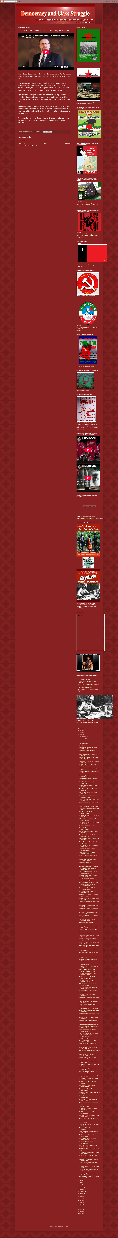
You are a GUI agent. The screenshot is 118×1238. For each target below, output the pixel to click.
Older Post (68, 143)
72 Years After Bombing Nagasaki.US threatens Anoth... (88, 1100)
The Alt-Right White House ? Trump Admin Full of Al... (88, 926)
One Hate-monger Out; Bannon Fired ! (88, 882)
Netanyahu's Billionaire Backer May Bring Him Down (88, 1089)
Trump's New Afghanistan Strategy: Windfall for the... (88, 835)
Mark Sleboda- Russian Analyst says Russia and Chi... (88, 1132)
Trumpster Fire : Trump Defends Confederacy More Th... (87, 888)
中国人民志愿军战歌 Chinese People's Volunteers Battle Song (88, 1034)
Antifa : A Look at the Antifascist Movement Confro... (87, 919)
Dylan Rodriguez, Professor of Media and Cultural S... (88, 775)
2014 (79, 1200)
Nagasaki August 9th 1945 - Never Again (89, 1118)
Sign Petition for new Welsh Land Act (86, 366)
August (81, 745)
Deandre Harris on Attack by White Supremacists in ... (87, 963)
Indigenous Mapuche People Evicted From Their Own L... (88, 803)
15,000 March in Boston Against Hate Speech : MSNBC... (88, 869)
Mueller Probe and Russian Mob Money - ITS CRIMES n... (89, 1153)
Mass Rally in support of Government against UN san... (88, 1103)
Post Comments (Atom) (31, 146)
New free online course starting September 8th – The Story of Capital (88, 678)
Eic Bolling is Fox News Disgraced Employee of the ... (87, 1139)
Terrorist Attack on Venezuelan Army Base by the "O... (88, 1163)
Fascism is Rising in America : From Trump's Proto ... (88, 856)
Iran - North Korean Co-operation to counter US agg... (88, 1146)
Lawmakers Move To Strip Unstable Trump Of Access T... (88, 991)
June (80, 1182)
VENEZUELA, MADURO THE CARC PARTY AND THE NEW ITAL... (88, 1156)
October (81, 741)
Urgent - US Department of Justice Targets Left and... (87, 939)
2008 (79, 1213)
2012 (79, 1204)
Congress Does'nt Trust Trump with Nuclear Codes (88, 1055)
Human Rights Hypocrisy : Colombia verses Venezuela (88, 860)
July (80, 1180)
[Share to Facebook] (49, 132)
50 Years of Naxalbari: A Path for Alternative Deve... (87, 849)
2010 (79, 1209)
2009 (79, 1211)
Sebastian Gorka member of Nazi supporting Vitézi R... (87, 885)
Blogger (66, 1226)
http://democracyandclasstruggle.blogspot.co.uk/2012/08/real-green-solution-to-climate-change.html (88, 235)
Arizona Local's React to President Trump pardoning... (87, 796)
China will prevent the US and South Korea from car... (88, 1044)
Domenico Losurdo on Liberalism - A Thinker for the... (88, 765)
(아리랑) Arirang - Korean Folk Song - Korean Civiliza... (88, 984)
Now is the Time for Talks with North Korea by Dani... (88, 1021)
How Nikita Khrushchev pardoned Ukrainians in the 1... (87, 782)
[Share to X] (47, 132)
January (81, 1193)
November (82, 739)
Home (45, 143)
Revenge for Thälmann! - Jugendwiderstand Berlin (86, 863)
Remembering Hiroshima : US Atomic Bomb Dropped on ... (88, 1160)
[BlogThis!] (45, 132)
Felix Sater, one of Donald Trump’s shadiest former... (88, 876)
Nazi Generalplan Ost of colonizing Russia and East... (88, 779)
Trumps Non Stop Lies (84, 1106)
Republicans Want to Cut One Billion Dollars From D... (88, 748)
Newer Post (22, 143)
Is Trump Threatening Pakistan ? (87, 825)
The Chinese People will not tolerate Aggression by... (88, 1037)
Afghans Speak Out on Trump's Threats (89, 806)
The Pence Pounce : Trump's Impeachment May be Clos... (87, 879)
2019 (79, 730)
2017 (79, 734)
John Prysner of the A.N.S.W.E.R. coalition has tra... (87, 812)
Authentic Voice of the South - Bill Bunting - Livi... (87, 923)
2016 (79, 1196)
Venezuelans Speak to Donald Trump (88, 1008)
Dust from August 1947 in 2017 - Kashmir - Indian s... (87, 977)
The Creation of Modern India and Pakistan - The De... (87, 981)
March (81, 1189)
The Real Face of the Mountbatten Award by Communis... (87, 974)
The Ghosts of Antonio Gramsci (85, 687)
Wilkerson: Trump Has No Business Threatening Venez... (88, 960)
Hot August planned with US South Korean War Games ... (88, 1058)
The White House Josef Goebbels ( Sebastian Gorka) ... (88, 988)
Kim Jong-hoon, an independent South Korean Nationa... (89, 1177)
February (81, 1191)
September (82, 743)
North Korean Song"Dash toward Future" (89, 1024)
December (82, 736)
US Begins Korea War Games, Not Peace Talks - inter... (87, 892)
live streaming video (86, 516)
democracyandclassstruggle (85, 518)
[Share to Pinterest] (51, 132)
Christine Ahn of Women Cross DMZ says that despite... (88, 1048)
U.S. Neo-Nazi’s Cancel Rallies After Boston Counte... (88, 819)
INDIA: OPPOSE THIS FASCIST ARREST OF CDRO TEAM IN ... (87, 970)
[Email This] (44, 132)
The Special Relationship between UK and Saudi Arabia (88, 1170)
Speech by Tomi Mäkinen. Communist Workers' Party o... (88, 828)
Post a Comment (25, 140)
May (80, 1185)
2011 (79, 1207)
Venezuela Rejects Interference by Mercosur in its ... (87, 1173)
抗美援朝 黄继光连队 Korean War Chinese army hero (87, 1041)
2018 (79, 732)
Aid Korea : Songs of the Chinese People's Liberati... (87, 995)
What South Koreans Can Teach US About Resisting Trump (88, 872)
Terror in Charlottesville (85, 933)
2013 (79, 1202)
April (80, 1187)
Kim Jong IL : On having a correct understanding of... (87, 1086)
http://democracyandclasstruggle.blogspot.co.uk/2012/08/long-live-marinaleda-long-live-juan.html (88, 329)
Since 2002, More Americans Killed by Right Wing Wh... (88, 906)
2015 (79, 1198)
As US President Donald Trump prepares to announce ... (87, 853)
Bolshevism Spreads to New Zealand (88, 866)
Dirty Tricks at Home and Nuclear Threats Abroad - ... (87, 1030)
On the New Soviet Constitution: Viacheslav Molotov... (87, 751)
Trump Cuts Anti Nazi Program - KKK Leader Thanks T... (88, 930)
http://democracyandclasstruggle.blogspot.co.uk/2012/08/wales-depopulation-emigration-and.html (88, 204)
